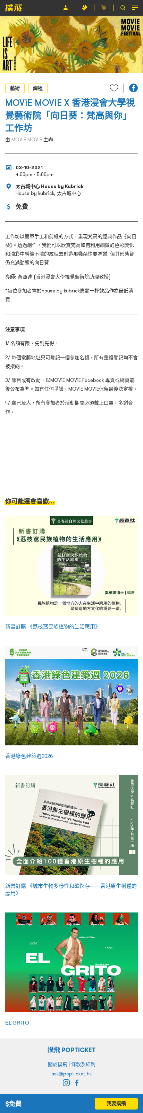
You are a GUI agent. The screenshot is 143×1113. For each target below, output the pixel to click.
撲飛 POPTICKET (72, 1050)
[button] (133, 88)
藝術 (15, 88)
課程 (38, 88)
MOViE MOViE (26, 139)
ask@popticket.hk (71, 1074)
